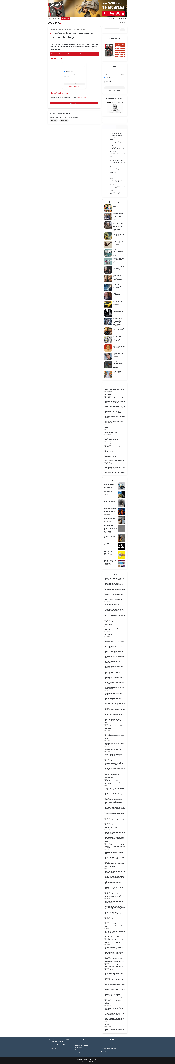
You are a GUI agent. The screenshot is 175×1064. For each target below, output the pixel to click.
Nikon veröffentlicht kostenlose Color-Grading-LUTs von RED (110, 518)
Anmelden (74, 84)
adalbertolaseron (113, 139)
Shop (105, 22)
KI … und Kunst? (117, 371)
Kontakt (102, 1045)
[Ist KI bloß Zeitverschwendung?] (108, 313)
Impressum (103, 1051)
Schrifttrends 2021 (108, 543)
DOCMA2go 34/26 (79, 1049)
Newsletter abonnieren (106, 1043)
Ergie (111, 166)
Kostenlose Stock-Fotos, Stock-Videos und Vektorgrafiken (110, 562)
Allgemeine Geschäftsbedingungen (108, 1048)
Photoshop (60, 29)
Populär (121, 127)
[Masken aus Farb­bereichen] (121, 494)
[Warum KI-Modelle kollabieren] (108, 208)
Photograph (112, 132)
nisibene (112, 178)
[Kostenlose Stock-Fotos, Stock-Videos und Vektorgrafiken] (121, 563)
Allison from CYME (114, 172)
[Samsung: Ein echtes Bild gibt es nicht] (108, 270)
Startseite (52, 29)
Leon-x (111, 190)
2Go (56, 29)
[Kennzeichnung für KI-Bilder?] (108, 356)
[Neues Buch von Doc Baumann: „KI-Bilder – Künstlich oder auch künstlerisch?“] (108, 216)
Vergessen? (81, 67)
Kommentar (109, 127)
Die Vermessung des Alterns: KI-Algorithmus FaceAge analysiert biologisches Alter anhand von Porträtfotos (119, 321)
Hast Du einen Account (74, 86)
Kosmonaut (112, 145)
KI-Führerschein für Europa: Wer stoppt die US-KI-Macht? (118, 286)
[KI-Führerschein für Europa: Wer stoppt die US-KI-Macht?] (108, 287)
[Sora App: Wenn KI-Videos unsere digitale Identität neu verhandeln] (108, 236)
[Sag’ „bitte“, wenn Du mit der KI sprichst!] (108, 296)
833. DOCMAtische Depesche (81, 1045)
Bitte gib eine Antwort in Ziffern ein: (73, 74)
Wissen (116, 22)
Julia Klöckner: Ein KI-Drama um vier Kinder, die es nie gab (85, 18)
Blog (110, 22)
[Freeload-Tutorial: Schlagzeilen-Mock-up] (121, 503)
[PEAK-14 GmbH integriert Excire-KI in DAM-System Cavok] (108, 261)
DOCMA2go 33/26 (79, 1052)
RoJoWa (111, 159)
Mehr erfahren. (82, 97)
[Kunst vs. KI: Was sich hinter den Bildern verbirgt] (108, 244)
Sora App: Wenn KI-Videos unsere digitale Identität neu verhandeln (119, 234)
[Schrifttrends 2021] (121, 546)
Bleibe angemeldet (69, 71)
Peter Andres (113, 151)
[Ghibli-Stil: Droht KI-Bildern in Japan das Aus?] (108, 348)
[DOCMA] (54, 22)
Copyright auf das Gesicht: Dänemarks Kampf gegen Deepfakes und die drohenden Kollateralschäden (118, 278)
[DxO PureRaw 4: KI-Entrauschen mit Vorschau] (108, 304)
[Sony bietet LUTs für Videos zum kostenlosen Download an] (121, 538)
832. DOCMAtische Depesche (81, 1047)
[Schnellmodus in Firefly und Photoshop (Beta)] (108, 331)
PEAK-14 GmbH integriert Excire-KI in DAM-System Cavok (119, 260)
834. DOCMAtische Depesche (81, 1043)
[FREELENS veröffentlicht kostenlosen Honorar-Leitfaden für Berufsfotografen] (121, 486)
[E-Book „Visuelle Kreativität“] (121, 555)
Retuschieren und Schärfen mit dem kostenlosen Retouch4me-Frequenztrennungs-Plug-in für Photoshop (110, 528)
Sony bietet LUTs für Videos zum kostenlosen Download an (110, 536)
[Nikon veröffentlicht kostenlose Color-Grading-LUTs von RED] (121, 520)
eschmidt (112, 184)
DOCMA (96, 1059)
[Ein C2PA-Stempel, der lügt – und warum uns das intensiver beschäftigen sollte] (108, 253)
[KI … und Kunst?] (108, 374)
